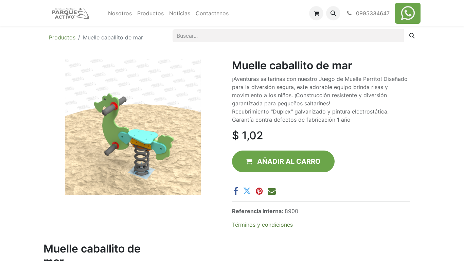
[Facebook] (235, 191)
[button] (333, 13)
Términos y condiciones (262, 224)
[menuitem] (120, 13)
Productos (62, 37)
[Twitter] (247, 191)
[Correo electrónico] (272, 191)
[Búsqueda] (412, 35)
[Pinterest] (259, 191)
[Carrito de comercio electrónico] (316, 13)
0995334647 (372, 13)
